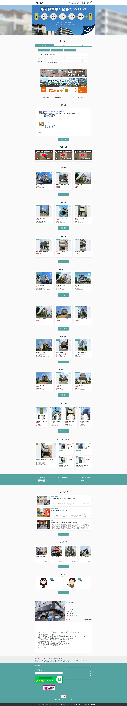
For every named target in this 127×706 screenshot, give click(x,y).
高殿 (48, 658)
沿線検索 (44, 49)
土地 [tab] (82, 45)
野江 (63, 658)
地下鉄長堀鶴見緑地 (51, 660)
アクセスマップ (66, 675)
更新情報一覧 (63, 139)
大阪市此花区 (80, 60)
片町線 (64, 660)
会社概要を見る (88, 619)
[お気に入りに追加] (51, 173)
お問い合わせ (89, 3)
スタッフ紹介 (77, 3)
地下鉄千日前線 (81, 660)
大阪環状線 (77, 660)
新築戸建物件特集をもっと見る (63, 228)
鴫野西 (45, 658)
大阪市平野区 (85, 657)
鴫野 (56, 661)
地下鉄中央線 (72, 660)
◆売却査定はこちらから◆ (48, 127)
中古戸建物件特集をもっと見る (63, 261)
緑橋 (66, 661)
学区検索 (67, 3)
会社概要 (72, 3)
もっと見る (63, 534)
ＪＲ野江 (58, 661)
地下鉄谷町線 (68, 660)
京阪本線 (60, 660)
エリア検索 (57, 49)
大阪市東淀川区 (63, 657)
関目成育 (43, 661)
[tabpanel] (63, 20)
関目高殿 (64, 661)
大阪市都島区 (70, 60)
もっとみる (63, 566)
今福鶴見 (53, 661)
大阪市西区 (49, 62)
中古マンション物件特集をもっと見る (63, 295)
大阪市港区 (68, 657)
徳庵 (69, 661)
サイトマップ (70, 699)
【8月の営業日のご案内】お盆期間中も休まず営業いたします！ (54, 134)
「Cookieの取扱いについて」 (80, 704)
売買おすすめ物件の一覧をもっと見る (63, 431)
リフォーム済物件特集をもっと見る (63, 328)
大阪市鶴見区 (55, 60)
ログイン (88, 2)
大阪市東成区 (64, 60)
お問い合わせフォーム (63, 480)
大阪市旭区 (59, 60)
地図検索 (70, 49)
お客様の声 (83, 3)
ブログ (65, 673)
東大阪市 (81, 657)
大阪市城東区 (50, 60)
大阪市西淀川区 (54, 62)
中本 (61, 658)
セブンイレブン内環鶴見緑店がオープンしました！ (52, 122)
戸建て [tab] (63, 45)
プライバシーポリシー (63, 699)
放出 (50, 661)
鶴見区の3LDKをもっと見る (63, 395)
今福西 (57, 658)
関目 (43, 658)
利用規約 (57, 699)
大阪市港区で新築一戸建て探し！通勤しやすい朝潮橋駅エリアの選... (55, 111)
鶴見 (52, 658)
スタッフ (65, 668)
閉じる (93, 704)
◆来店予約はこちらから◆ (48, 116)
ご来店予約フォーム (83, 480)
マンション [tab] (44, 45)
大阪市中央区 (85, 60)
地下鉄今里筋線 (44, 660)
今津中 (54, 658)
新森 (59, 658)
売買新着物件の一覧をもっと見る (63, 194)
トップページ (66, 666)
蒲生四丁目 (47, 661)
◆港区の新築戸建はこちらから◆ (49, 115)
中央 (50, 658)
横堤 (61, 661)
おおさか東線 (57, 660)
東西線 (86, 660)
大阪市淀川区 (75, 60)
